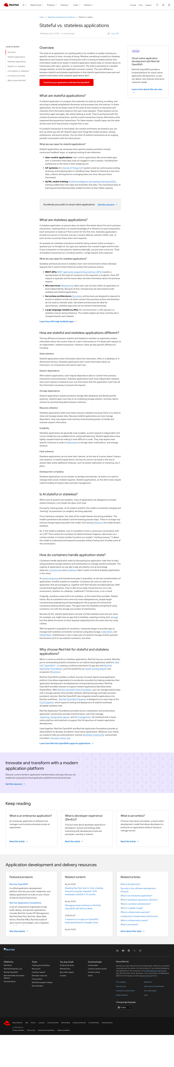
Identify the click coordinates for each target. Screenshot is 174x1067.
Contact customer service (97, 969)
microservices (55, 570)
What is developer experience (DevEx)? (139, 899)
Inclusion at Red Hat (79, 1023)
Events (33, 1023)
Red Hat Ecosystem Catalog (42, 982)
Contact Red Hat (52, 1023)
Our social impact (150, 991)
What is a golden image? (132, 908)
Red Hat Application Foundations (25, 902)
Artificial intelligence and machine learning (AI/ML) (92, 181)
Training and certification (41, 965)
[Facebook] (128, 951)
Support (148, 5)
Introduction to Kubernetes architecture (139, 916)
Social (90, 975)
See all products (17, 931)
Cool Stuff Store (94, 1023)
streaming (44, 717)
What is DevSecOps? (130, 884)
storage (114, 617)
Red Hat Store (65, 969)
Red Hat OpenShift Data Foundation (74, 689)
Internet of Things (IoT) (72, 168)
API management (82, 717)
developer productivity (93, 734)
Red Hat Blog (65, 1023)
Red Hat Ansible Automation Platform (14, 976)
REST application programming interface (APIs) (79, 272)
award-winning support (96, 668)
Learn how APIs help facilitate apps (57, 321)
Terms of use (31, 1030)
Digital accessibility (63, 1030)
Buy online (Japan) (67, 972)
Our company (121, 982)
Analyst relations (122, 995)
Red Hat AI (8, 965)
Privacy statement (18, 1030)
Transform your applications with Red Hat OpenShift (66, 82)
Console (133, 5)
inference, (98, 522)
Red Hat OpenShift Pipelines (72, 699)
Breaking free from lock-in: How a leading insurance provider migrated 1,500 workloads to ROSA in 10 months (84, 891)
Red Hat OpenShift (18, 884)
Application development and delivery (61, 17)
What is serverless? (129, 924)
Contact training (94, 972)
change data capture (59, 717)
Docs (141, 5)
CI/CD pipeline (47, 702)
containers (71, 570)
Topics (42, 17)
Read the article (17, 841)
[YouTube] (123, 951)
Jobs (145, 995)
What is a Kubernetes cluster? (134, 920)
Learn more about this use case (147, 89)
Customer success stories (125, 991)
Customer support (38, 972)
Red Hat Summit (107, 1023)
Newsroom (148, 982)
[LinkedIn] (117, 951)
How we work (121, 986)
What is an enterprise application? (136, 895)
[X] (134, 951)
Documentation (37, 986)
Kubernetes (71, 442)
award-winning (145, 976)
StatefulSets (45, 635)
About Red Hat (17, 1023)
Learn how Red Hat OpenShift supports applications (65, 743)
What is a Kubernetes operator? (135, 912)
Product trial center (67, 965)
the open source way (60, 738)
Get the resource (106, 204)
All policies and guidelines (46, 1030)
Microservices (67, 285)
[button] (113, 33)
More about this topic (131, 931)
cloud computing (50, 578)
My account (36, 969)
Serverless (77, 296)
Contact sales (93, 965)
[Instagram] (140, 951)
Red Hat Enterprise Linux (13, 969)
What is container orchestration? (136, 903)
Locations (41, 1023)
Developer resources (39, 975)
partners (56, 672)
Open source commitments (154, 986)
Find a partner (37, 979)
